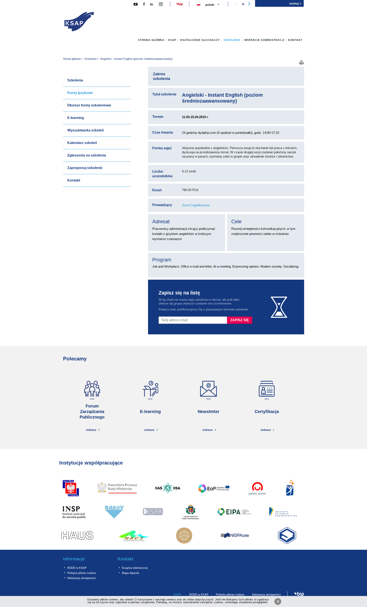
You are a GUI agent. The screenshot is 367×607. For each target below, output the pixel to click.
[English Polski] (215, 4)
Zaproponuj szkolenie (84, 168)
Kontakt (295, 40)
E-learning (75, 118)
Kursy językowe (80, 93)
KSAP (172, 40)
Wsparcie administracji (264, 40)
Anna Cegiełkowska (196, 205)
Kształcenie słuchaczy (200, 40)
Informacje (74, 559)
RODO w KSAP (77, 567)
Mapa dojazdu (130, 573)
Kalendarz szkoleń (82, 143)
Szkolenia (232, 40)
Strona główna (151, 40)
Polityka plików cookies (81, 573)
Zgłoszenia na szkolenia (86, 155)
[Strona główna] (79, 22)
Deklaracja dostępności (81, 578)
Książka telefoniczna (135, 567)
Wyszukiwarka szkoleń (85, 130)
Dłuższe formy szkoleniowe (89, 105)
